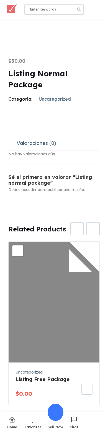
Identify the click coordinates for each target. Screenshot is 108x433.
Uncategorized (55, 99)
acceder (29, 189)
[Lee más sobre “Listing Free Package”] (86, 389)
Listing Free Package (43, 379)
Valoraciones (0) (36, 143)
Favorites (33, 427)
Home (12, 427)
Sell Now (55, 427)
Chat (74, 427)
